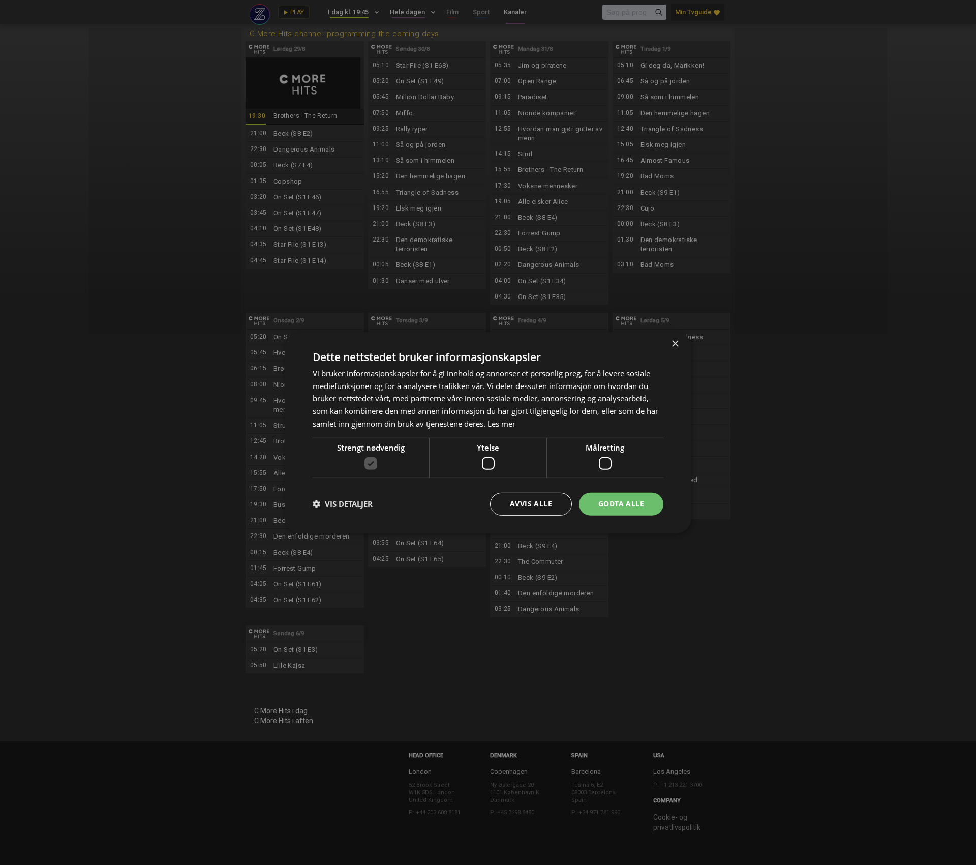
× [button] (675, 343)
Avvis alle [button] (531, 504)
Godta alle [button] (621, 504)
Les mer (501, 424)
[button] (343, 504)
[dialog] (488, 432)
